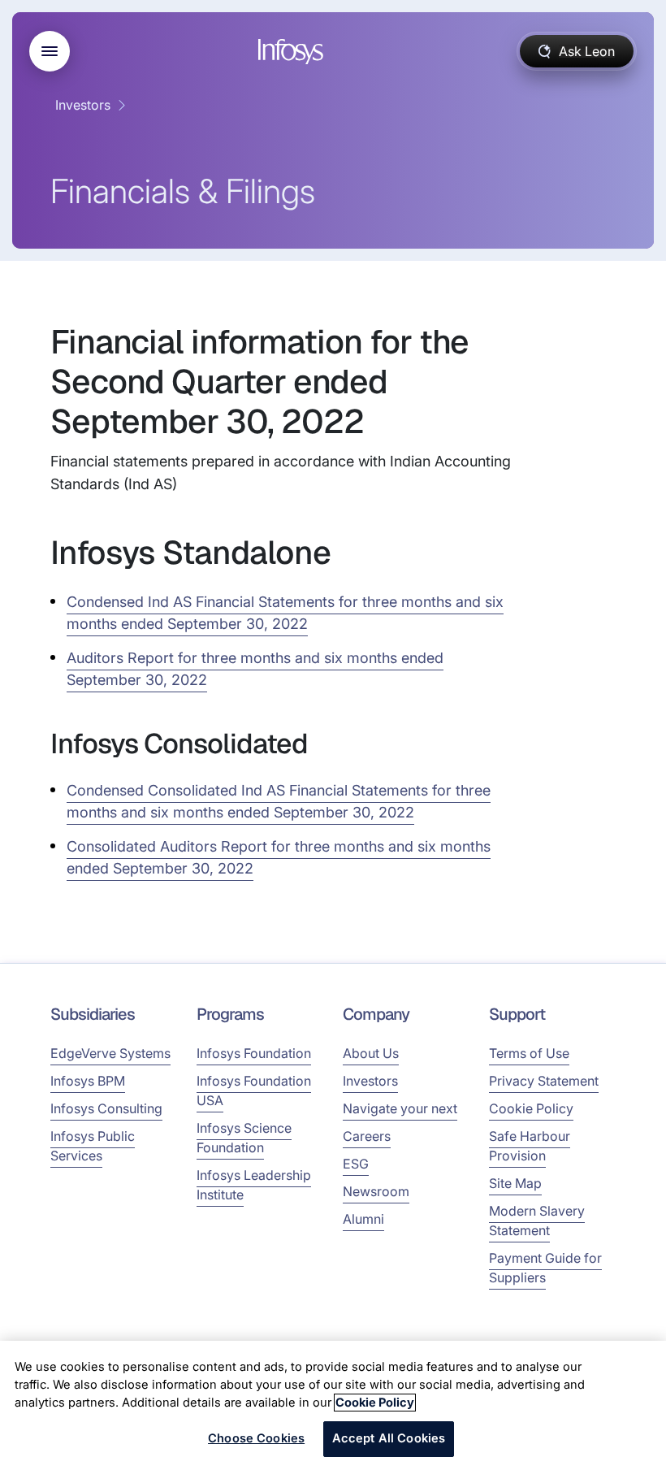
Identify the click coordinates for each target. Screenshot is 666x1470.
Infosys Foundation (254, 1053)
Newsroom (376, 1191)
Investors (82, 105)
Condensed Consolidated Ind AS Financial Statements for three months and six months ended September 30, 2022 (279, 801)
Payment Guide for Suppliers (545, 1268)
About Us (371, 1053)
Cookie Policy (531, 1108)
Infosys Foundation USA (254, 1090)
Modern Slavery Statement (537, 1220)
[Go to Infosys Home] (293, 51)
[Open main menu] (49, 51)
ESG (356, 1164)
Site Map (515, 1183)
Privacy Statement (544, 1081)
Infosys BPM (87, 1081)
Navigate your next (400, 1108)
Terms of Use (529, 1053)
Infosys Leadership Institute (254, 1185)
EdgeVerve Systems (110, 1053)
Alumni (363, 1219)
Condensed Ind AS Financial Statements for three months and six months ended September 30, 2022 (285, 612)
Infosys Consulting (106, 1108)
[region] (333, 1405)
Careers (367, 1136)
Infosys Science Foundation (244, 1138)
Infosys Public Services (92, 1146)
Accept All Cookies (389, 1438)
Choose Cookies (256, 1438)
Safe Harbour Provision (529, 1146)
